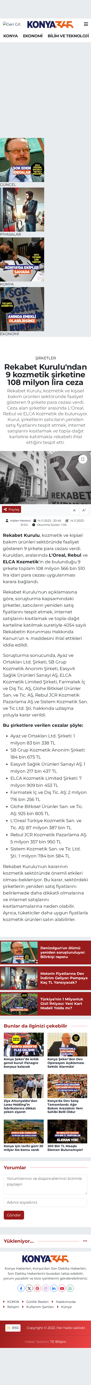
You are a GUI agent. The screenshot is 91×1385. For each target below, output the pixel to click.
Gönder (14, 1215)
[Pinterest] (37, 1288)
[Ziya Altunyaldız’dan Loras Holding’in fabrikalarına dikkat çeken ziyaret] (24, 1086)
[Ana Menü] (86, 24)
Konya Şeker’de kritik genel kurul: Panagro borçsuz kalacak (21, 1063)
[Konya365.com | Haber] (50, 24)
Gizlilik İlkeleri (37, 1302)
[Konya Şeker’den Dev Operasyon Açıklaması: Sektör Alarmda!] (67, 1044)
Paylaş (14, 509)
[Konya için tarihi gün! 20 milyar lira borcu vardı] (24, 1131)
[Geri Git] (12, 24)
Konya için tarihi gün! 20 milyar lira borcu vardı (23, 1148)
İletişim (13, 1307)
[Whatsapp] (70, 1288)
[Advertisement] (45, 90)
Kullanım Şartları (40, 1307)
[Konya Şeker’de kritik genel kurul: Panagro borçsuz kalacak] (24, 1044)
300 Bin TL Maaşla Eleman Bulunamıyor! (65, 1148)
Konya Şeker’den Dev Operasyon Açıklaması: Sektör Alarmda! (65, 1063)
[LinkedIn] (53, 1288)
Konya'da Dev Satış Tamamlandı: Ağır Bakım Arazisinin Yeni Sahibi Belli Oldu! (65, 1106)
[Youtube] (62, 1288)
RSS (15, 1328)
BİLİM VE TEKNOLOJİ (68, 36)
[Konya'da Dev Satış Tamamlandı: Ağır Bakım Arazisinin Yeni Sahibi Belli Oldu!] (67, 1086)
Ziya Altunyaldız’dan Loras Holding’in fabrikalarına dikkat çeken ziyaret (20, 1106)
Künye (66, 1307)
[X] (29, 1288)
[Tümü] (85, 1241)
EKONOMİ (33, 36)
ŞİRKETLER (45, 358)
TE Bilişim (58, 1342)
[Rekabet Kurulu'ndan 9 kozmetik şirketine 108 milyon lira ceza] (45, 477)
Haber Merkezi (20, 520)
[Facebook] (21, 1288)
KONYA (10, 36)
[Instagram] (45, 1288)
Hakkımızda (66, 1302)
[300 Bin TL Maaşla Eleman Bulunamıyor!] (67, 1131)
